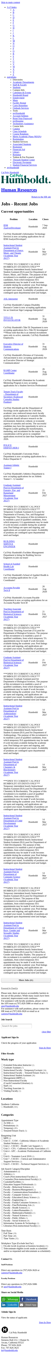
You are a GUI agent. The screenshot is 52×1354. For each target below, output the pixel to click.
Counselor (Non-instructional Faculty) (22, 1179)
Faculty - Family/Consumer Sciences (21, 1202)
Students (17, 87)
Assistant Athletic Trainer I (11, 466)
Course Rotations (20, 134)
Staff (7, 1086)
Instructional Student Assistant (19, 1075)
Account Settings (20, 116)
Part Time (10, 1236)
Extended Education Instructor (19, 1065)
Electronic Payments (22, 162)
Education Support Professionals (20, 1184)
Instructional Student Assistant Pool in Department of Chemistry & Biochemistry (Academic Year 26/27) (12, 767)
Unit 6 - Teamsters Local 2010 (19, 1156)
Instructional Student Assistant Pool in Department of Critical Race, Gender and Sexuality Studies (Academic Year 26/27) (13, 930)
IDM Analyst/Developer (12, 226)
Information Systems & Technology (21, 1223)
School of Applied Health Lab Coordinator (11, 566)
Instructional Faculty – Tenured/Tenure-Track (25, 1073)
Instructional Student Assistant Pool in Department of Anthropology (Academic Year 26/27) (12, 712)
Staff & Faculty (20, 85)
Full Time (10, 1233)
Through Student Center (24, 160)
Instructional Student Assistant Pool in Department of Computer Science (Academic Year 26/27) (12, 875)
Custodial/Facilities (13, 1182)
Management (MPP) (14, 1078)
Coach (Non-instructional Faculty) (20, 1176)
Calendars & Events (22, 92)
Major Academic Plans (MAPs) (27, 136)
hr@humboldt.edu (9, 1350)
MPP (7, 1138)
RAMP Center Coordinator (10, 371)
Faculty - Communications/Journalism (22, 1192)
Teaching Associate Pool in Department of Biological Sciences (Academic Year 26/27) (13, 614)
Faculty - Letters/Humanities (18, 1210)
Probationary (11, 1125)
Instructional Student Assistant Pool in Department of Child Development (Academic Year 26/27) (12, 822)
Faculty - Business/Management (19, 1189)
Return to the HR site (41, 197)
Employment (18, 98)
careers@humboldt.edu (11, 1014)
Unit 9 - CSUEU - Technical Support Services (26, 1164)
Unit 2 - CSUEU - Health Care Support (23, 1146)
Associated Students (22, 144)
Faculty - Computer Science (17, 1195)
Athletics (9, 1174)
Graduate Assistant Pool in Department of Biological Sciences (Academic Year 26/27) (13, 662)
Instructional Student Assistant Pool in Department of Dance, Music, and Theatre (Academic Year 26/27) (13, 251)
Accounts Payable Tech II (11, 589)
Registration (18, 139)
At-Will (8, 1123)
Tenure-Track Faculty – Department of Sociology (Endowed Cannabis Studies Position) (13, 396)
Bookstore (17, 147)
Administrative (11, 1171)
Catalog (16, 129)
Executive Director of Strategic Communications (13, 346)
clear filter (46, 1032)
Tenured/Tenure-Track (15, 1130)
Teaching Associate (14, 1088)
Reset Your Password (22, 118)
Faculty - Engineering (15, 1200)
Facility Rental (19, 103)
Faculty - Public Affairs (15, 1218)
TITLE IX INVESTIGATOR (12, 318)
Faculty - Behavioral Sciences (18, 1187)
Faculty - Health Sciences (16, 1207)
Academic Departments (23, 82)
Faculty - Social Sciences (16, 1220)
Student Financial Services (25, 165)
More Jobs (25, 980)
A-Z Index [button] (12, 7)
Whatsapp (13, 1299)
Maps (15, 100)
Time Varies (11, 1238)
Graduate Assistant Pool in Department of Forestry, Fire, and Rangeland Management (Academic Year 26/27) (13, 493)
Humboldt (10, 1107)
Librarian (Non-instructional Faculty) (22, 1226)
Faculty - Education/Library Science (21, 1197)
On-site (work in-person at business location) (26, 1246)
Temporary (10, 1128)
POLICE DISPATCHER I (11, 446)
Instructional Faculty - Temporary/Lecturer (25, 1070)
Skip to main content (10, 2)
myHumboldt (19, 113)
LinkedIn (12, 1304)
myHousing (18, 121)
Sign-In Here (45, 1048)
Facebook (31, 1299)
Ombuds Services (21, 108)
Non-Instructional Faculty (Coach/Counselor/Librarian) (18, 1081)
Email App (31, 1304)
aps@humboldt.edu (10, 1006)
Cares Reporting (20, 105)
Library (16, 152)
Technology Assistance (23, 123)
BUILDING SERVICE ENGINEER (9, 544)
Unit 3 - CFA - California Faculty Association (26, 1148)
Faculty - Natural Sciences (17, 1215)
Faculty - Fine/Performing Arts (19, 1205)
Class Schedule (20, 131)
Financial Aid (19, 149)
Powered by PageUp (9, 988)
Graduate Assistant (13, 1067)
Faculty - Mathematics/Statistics (19, 1213)
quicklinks (11, 77)
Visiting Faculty (12, 1091)
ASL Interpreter (10, 299)
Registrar (17, 154)
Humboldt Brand (20, 95)
